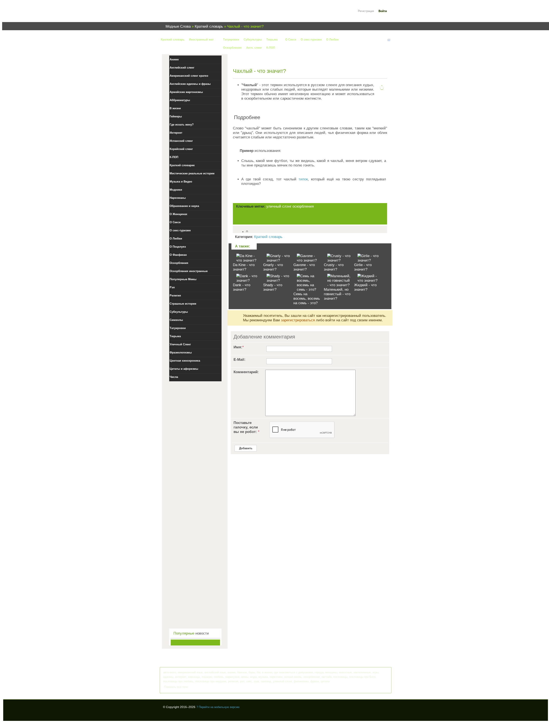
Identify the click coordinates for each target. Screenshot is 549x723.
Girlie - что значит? (363, 267)
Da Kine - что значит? (244, 267)
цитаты (325, 681)
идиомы (168, 676)
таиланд (266, 681)
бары (252, 672)
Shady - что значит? (272, 287)
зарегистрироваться (298, 320)
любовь (219, 676)
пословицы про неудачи (210, 681)
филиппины (301, 681)
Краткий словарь (268, 237)
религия (233, 681)
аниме (231, 672)
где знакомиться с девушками (293, 672)
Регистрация (366, 11)
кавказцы (194, 676)
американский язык (190, 672)
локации (207, 676)
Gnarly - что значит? (273, 267)
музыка (263, 676)
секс (249, 681)
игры (376, 672)
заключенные (362, 672)
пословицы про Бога (362, 676)
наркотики (276, 676)
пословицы (340, 676)
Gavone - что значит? (304, 267)
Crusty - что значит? (334, 267)
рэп (242, 681)
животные (345, 672)
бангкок (242, 672)
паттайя (326, 676)
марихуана (232, 676)
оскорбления (303, 206)
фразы (314, 681)
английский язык (215, 672)
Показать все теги (176, 687)
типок (303, 179)
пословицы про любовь (178, 681)
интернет (180, 676)
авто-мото (169, 672)
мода (253, 676)
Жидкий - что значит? (365, 287)
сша (256, 681)
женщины (331, 672)
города (319, 672)
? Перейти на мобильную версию (218, 707)
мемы (244, 676)
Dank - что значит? (241, 287)
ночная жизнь (293, 676)
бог (258, 672)
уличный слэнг (278, 206)
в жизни (267, 672)
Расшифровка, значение (188, 13)
